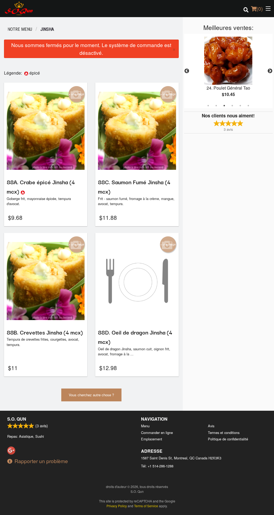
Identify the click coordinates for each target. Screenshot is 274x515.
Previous (186, 71)
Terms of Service (146, 506)
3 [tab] (224, 105)
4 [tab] (232, 105)
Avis (211, 425)
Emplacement (151, 438)
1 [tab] (208, 105)
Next (270, 71)
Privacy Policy (116, 506)
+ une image (76, 94)
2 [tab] (216, 105)
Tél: (157, 465)
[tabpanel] (228, 71)
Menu (145, 425)
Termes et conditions (223, 432)
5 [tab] (240, 105)
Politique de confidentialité (228, 438)
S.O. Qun (16, 419)
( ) (260, 8)
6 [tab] (248, 105)
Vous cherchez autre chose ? (91, 394)
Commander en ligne (157, 432)
